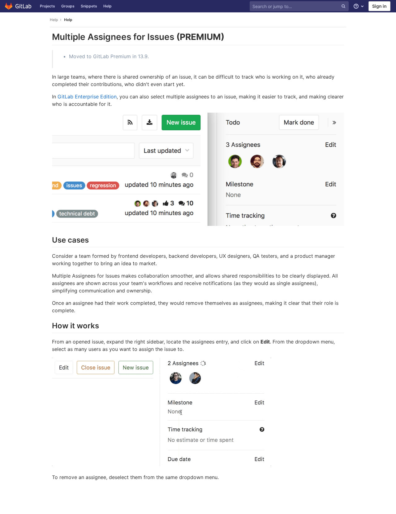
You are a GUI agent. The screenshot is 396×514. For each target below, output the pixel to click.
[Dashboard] (18, 6)
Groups (68, 6)
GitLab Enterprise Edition (87, 96)
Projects (47, 6)
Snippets (89, 6)
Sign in (379, 6)
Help (107, 6)
